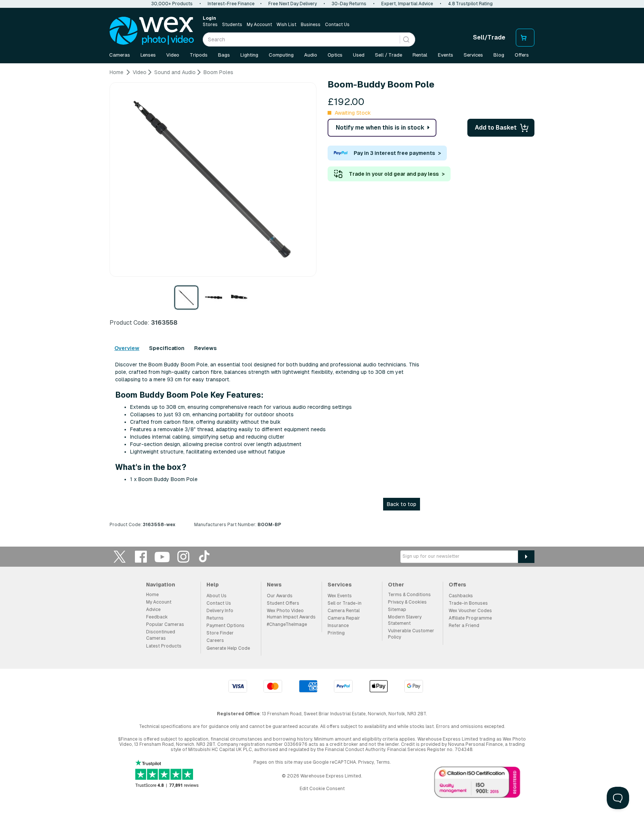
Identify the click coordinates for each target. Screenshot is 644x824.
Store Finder (220, 633)
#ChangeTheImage (287, 624)
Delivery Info (219, 610)
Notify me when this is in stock (380, 127)
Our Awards (280, 595)
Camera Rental (344, 610)
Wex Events (340, 595)
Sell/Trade (489, 37)
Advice (153, 609)
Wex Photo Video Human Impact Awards (291, 614)
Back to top (401, 504)
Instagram (183, 556)
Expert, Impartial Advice (407, 3)
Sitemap (397, 609)
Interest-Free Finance (231, 3)
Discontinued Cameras (160, 635)
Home (152, 594)
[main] (322, 301)
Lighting (249, 55)
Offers (522, 55)
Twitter (119, 556)
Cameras (119, 55)
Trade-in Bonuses (468, 603)
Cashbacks (461, 595)
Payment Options (225, 625)
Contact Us (337, 24)
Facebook (141, 556)
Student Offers (283, 603)
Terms (383, 762)
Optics (335, 55)
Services (473, 55)
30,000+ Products (172, 3)
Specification (166, 348)
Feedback (157, 617)
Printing (336, 633)
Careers (215, 640)
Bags (224, 55)
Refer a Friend (464, 625)
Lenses (148, 55)
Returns (215, 618)
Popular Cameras (165, 624)
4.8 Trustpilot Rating (470, 3)
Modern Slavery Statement (405, 620)
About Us (216, 595)
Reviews (205, 348)
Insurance (338, 625)
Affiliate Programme (470, 618)
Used (358, 55)
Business (311, 24)
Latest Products (163, 646)
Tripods (199, 55)
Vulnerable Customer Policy (411, 634)
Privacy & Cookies (407, 602)
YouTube (162, 556)
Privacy (366, 762)
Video (172, 55)
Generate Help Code (228, 648)
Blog (498, 55)
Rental (420, 55)
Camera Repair (344, 618)
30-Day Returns (349, 3)
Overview (126, 348)
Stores (210, 24)
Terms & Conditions (409, 594)
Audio (310, 55)
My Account (259, 24)
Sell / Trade (388, 55)
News (274, 585)
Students (232, 24)
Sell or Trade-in (345, 603)
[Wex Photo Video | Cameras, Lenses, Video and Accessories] (152, 31)
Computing (281, 55)
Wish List (286, 24)
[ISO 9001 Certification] (477, 784)
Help (212, 585)
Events (445, 55)
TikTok (204, 556)
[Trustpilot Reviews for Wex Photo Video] (167, 774)
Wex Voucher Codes (470, 610)
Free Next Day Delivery (292, 3)
